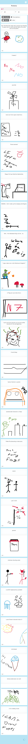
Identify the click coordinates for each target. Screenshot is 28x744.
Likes (13, 20)
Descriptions (16, 17)
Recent (6, 20)
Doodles (7, 17)
